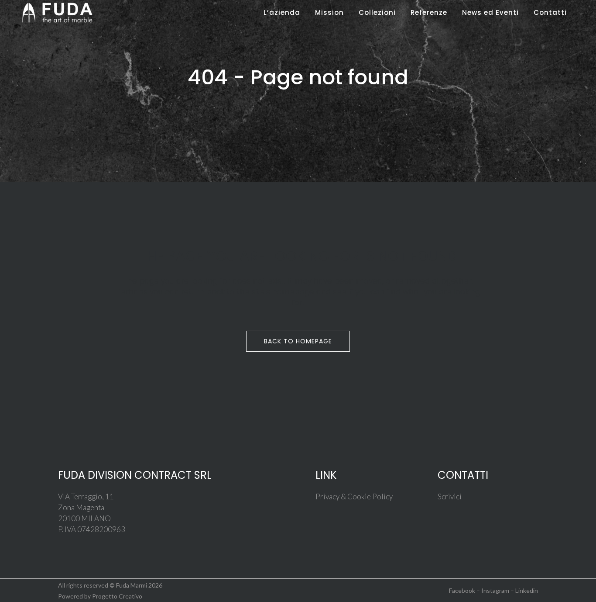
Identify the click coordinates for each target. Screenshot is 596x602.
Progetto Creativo (117, 596)
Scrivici (450, 496)
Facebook (462, 590)
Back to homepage (298, 341)
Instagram (495, 590)
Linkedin (526, 590)
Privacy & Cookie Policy (354, 496)
